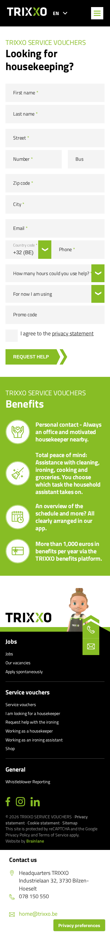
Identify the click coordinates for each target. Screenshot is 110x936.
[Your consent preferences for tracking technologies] (79, 925)
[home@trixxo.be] (90, 646)
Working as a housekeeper (29, 731)
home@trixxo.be (38, 914)
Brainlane (35, 841)
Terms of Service (53, 834)
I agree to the (57, 334)
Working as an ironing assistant (34, 740)
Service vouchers (28, 692)
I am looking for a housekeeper (33, 713)
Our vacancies (18, 662)
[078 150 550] (90, 629)
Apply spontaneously (24, 671)
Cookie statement (44, 822)
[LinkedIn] (35, 802)
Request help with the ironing (32, 722)
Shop (10, 748)
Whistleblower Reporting (28, 781)
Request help (31, 356)
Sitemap (70, 822)
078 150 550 (34, 896)
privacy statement (73, 333)
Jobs (11, 641)
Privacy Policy (18, 834)
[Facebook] (8, 802)
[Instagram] (20, 802)
